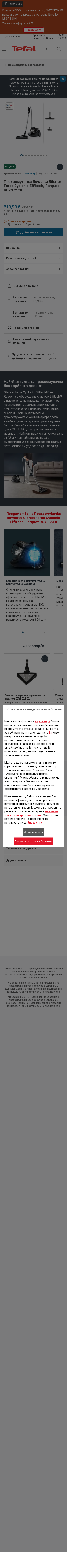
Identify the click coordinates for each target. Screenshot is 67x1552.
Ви (50, 732)
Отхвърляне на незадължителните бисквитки (35, 708)
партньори (42, 721)
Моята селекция (34, 831)
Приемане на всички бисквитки (33, 841)
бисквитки (34, 822)
